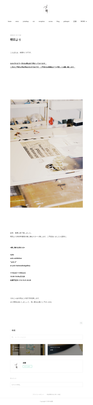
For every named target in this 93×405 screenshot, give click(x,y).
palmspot (66, 21)
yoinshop (26, 21)
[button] (9, 21)
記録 (75, 21)
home (9, 21)
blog (58, 21)
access (51, 21)
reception (42, 21)
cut (34, 21)
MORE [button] (83, 21)
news (17, 21)
